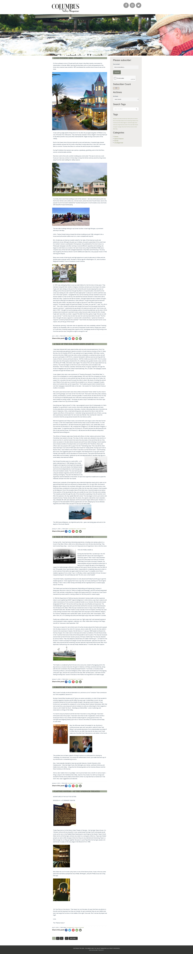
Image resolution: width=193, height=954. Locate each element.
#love (114, 120)
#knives (136, 118)
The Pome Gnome (130, 126)
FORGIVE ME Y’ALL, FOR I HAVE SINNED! (73, 687)
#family (129, 118)
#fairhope (125, 118)
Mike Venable (135, 124)
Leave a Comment (81, 528)
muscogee (115, 126)
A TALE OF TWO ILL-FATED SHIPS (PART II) (74, 344)
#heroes (132, 118)
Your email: (116, 64)
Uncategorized (69, 336)
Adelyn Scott (123, 120)
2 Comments (80, 679)
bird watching (129, 120)
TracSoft (101, 950)
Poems (116, 136)
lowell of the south (128, 124)
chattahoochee (135, 120)
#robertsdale (118, 120)
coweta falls (129, 122)
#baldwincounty (116, 118)
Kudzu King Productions (120, 124)
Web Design (92, 950)
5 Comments (78, 336)
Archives (115, 96)
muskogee (119, 126)
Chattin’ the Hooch (65, 7)
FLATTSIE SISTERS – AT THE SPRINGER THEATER (77, 791)
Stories (116, 141)
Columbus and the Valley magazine (120, 122)
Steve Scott (124, 126)
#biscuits (121, 118)
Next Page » (73, 938)
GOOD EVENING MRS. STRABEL (68, 58)
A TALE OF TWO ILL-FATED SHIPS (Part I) (73, 537)
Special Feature (118, 138)
